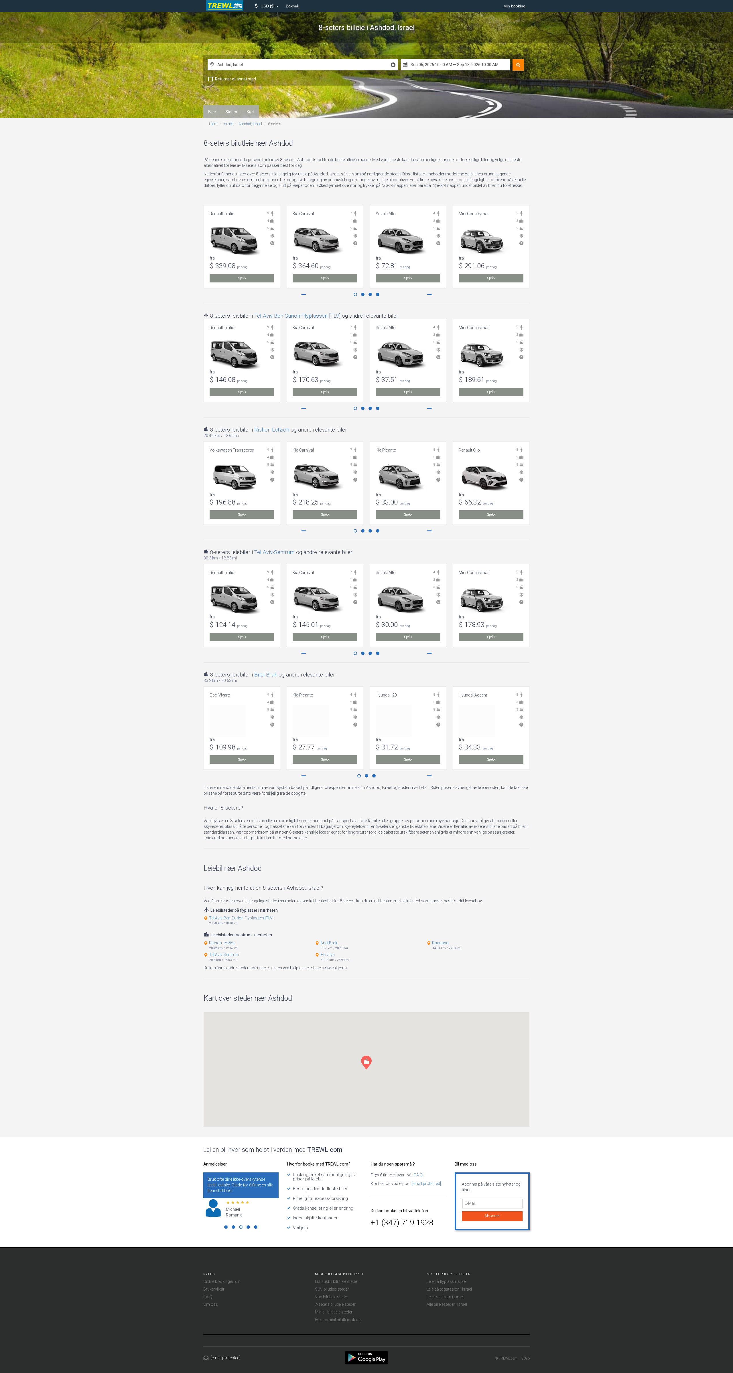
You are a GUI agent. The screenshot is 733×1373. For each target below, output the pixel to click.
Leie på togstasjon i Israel (449, 1289)
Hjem (213, 124)
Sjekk (242, 278)
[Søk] (518, 65)
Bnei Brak (265, 674)
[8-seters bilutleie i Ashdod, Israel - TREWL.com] (366, 1357)
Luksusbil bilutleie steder (336, 1281)
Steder (231, 111)
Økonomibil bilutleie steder (338, 1319)
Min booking (514, 6)
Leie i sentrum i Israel (445, 1297)
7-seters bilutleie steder (335, 1304)
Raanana (440, 943)
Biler (212, 111)
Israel (227, 124)
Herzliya (327, 954)
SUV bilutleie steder (332, 1289)
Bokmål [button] (292, 6)
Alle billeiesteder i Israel (447, 1304)
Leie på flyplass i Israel (446, 1281)
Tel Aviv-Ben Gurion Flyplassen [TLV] (297, 315)
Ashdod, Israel (250, 124)
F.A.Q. (418, 1175)
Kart (250, 111)
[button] (267, 6)
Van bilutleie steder (331, 1297)
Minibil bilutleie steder (333, 1312)
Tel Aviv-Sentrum (274, 552)
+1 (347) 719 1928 (402, 1222)
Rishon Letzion (271, 429)
